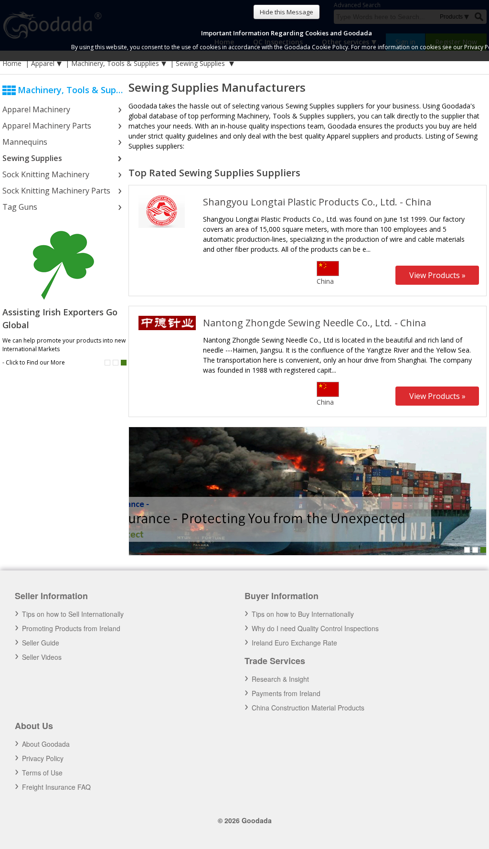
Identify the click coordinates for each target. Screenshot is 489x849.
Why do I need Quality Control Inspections (315, 628)
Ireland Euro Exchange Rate (294, 642)
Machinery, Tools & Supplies (115, 63)
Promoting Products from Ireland (71, 628)
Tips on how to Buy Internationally (303, 614)
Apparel (42, 63)
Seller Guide (40, 642)
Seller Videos (42, 657)
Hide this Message (286, 12)
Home (11, 63)
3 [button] (483, 550)
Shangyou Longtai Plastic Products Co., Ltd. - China (317, 201)
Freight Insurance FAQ (56, 787)
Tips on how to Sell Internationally (73, 614)
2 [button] (115, 362)
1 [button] (107, 362)
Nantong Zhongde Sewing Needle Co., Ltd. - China (314, 322)
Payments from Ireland (286, 693)
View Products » (437, 275)
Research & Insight (280, 679)
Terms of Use (42, 772)
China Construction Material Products (308, 707)
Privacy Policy (43, 758)
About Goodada (46, 744)
